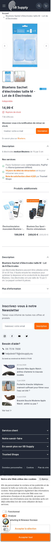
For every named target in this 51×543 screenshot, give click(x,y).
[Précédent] (4, 46)
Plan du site (7, 470)
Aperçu (45, 479)
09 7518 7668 (13, 346)
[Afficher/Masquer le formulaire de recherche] (39, 6)
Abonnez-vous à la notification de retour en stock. (23, 124)
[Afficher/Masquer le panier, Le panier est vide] (46, 6)
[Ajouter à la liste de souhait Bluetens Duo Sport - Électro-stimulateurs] (44, 201)
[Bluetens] (43, 89)
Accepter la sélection (25, 528)
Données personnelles (12, 465)
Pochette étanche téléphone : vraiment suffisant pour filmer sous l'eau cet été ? (30, 385)
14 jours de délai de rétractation (20, 170)
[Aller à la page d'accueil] (18, 6)
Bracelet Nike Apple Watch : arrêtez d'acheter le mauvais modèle (30, 369)
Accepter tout (26, 537)
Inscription (40, 323)
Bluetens (21, 138)
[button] (43, 89)
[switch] (5, 529)
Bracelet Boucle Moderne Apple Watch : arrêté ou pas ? (31, 399)
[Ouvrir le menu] (4, 5)
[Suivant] (46, 46)
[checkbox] (10, 511)
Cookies (30, 465)
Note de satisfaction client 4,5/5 (21, 176)
